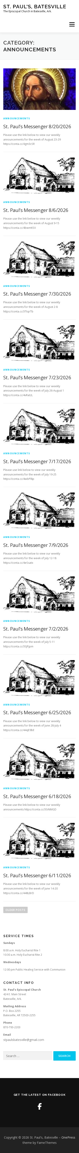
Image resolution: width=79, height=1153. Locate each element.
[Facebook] (40, 1106)
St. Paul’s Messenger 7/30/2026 (37, 293)
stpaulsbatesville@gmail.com (23, 1040)
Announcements (16, 118)
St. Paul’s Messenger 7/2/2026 (35, 628)
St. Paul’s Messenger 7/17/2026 (37, 461)
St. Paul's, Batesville (34, 6)
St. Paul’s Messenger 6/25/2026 (37, 712)
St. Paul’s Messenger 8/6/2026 (35, 210)
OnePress (68, 1137)
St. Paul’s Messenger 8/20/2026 (37, 126)
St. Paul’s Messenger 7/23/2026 (37, 377)
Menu (71, 24)
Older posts (15, 910)
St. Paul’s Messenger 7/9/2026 (35, 545)
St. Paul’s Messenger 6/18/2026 (37, 796)
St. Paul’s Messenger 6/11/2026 (37, 875)
